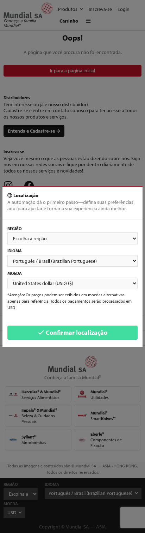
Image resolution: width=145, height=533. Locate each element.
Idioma (14, 250)
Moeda (14, 273)
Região (14, 228)
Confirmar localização (75, 332)
